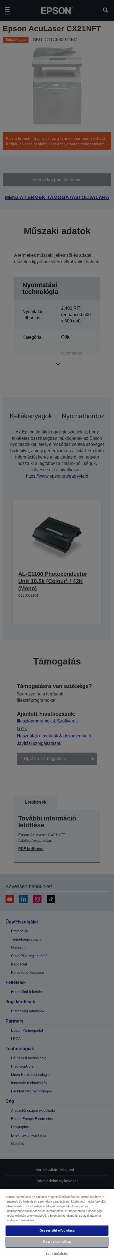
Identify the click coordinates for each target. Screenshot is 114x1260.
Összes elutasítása (57, 1242)
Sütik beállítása (57, 1253)
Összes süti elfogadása (57, 1230)
